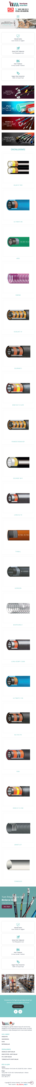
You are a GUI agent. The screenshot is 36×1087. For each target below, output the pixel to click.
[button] (2, 24)
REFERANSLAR (6, 1044)
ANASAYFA (5, 1036)
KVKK (3, 1041)
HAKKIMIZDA (5, 1039)
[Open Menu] (18, 16)
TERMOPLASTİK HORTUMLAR (10, 1059)
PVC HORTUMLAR (7, 1056)
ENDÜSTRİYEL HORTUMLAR (9, 1054)
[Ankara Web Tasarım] (22, 1084)
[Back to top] (31, 1082)
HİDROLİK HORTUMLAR (8, 1051)
